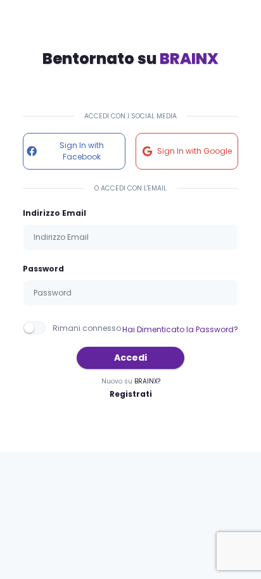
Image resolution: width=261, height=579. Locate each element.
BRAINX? (147, 381)
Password (43, 268)
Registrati (131, 394)
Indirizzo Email (54, 213)
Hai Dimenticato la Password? (180, 329)
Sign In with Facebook (82, 151)
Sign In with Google (194, 151)
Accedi (130, 357)
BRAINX (189, 58)
